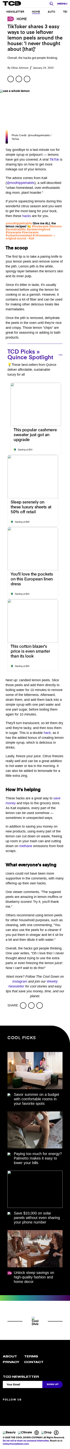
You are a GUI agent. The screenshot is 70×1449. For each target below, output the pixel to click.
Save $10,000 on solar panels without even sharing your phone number (37, 1217)
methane (25, 846)
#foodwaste (40, 226)
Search (52, 4)
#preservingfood (38, 229)
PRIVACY (11, 1362)
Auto (51, 12)
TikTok (54, 159)
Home (36, 12)
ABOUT (10, 1356)
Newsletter (15, 12)
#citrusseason (42, 235)
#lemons (55, 226)
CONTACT (33, 1362)
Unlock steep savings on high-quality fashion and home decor (34, 1277)
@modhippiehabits (21, 183)
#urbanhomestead (19, 235)
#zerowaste (30, 232)
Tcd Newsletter (21, 1376)
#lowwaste (13, 232)
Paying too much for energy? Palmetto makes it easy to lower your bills (38, 1158)
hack (47, 733)
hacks (26, 216)
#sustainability (16, 229)
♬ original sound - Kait (31, 237)
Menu (62, 3)
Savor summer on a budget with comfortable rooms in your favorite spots (36, 1099)
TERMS (31, 1356)
